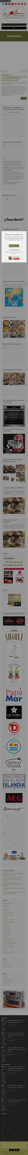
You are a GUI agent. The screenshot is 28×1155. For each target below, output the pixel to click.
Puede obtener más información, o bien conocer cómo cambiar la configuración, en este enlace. (14, 1152)
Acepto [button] (11, 1149)
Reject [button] (17, 1149)
